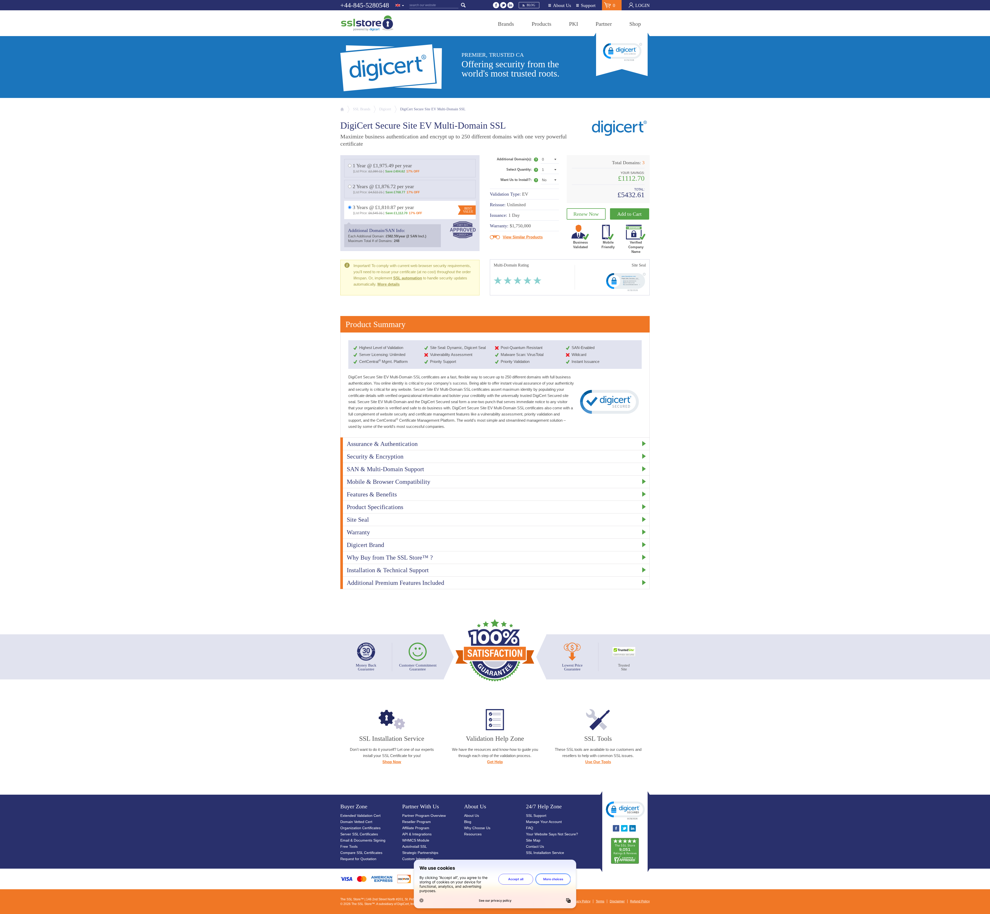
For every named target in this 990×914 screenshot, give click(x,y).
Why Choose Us (477, 828)
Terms (600, 901)
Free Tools (349, 846)
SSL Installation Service (545, 853)
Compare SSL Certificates (361, 853)
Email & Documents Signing (362, 840)
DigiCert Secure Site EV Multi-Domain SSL (433, 109)
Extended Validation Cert (360, 815)
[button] (625, 810)
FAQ (529, 828)
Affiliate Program (415, 828)
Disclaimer (617, 901)
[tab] (495, 443)
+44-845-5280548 (364, 5)
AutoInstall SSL (414, 846)
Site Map (533, 840)
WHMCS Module (415, 840)
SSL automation (407, 278)
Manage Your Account (544, 822)
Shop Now (391, 762)
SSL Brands (361, 109)
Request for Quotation (358, 859)
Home (342, 109)
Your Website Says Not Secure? (552, 834)
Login (642, 5)
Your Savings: (633, 173)
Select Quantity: (522, 171)
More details (388, 284)
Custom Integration (417, 859)
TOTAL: (639, 189)
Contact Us (535, 846)
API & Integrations (417, 834)
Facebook (496, 5)
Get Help (495, 762)
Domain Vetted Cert (356, 822)
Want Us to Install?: (519, 181)
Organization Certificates (360, 828)
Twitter (503, 5)
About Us (562, 5)
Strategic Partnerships (420, 853)
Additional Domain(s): (517, 160)
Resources (473, 834)
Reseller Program (416, 822)
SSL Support (536, 815)
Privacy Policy (580, 901)
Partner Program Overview (424, 815)
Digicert (385, 109)
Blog (531, 5)
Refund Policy (640, 901)
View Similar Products (523, 237)
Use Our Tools (598, 762)
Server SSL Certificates (359, 834)
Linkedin (510, 5)
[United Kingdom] (400, 5)
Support (588, 5)
